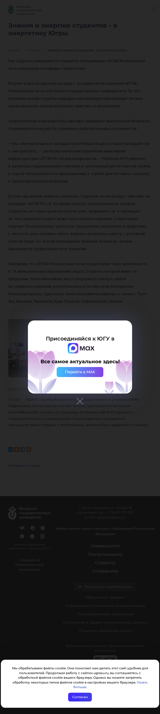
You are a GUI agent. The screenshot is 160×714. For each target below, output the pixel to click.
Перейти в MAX (80, 372)
